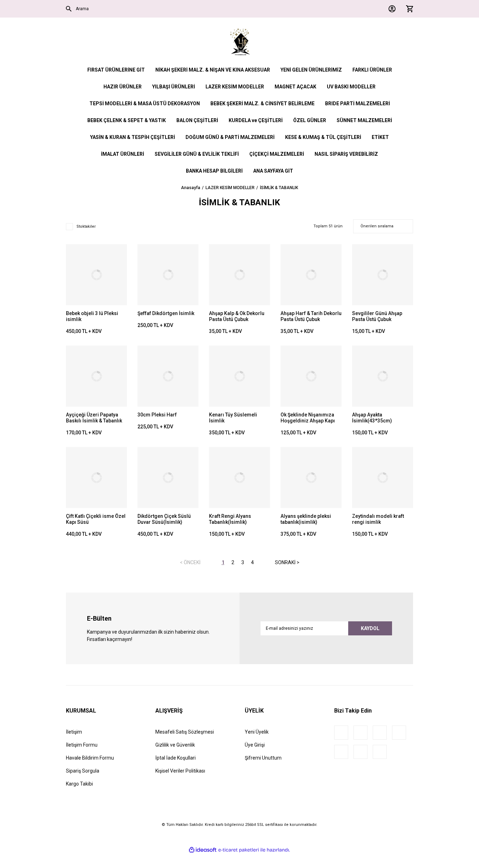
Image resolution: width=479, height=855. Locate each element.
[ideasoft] (203, 850)
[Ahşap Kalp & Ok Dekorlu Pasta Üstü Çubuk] (239, 274)
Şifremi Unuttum (263, 758)
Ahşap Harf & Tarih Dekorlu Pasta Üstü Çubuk (311, 316)
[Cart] (408, 9)
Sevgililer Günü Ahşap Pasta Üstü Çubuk (377, 316)
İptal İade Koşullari (175, 758)
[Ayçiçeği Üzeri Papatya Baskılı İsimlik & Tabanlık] (96, 376)
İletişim (74, 732)
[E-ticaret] (238, 850)
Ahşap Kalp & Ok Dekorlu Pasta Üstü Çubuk (236, 316)
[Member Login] (390, 9)
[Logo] (239, 42)
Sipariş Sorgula (82, 771)
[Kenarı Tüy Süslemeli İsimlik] (239, 376)
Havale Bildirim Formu (90, 758)
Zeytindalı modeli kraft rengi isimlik (378, 519)
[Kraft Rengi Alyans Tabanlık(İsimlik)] (239, 477)
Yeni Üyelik (257, 732)
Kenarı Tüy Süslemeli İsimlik (233, 417)
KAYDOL (370, 628)
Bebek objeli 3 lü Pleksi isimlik (92, 316)
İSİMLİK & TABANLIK (279, 187)
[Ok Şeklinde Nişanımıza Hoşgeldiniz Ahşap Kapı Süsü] (311, 376)
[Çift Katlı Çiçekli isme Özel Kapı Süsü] (96, 477)
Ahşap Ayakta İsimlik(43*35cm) (372, 417)
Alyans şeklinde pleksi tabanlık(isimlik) (306, 519)
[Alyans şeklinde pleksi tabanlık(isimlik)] (311, 477)
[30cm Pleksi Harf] (167, 376)
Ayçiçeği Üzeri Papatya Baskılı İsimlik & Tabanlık (94, 417)
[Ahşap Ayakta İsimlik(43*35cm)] (382, 376)
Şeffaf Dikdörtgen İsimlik (165, 313)
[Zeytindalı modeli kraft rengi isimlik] (382, 477)
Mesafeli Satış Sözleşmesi (184, 732)
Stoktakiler (86, 226)
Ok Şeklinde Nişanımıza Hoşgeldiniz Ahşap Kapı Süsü (308, 418)
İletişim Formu (81, 745)
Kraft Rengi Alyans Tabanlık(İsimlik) (230, 519)
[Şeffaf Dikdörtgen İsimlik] (167, 274)
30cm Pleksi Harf (157, 415)
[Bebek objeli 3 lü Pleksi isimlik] (96, 274)
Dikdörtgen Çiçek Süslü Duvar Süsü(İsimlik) (164, 519)
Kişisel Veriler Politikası (180, 771)
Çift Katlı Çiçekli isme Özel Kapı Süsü (96, 519)
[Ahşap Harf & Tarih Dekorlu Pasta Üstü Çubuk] (311, 274)
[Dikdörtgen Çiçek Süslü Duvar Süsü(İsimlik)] (167, 477)
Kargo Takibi (79, 784)
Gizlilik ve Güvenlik (175, 745)
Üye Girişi (255, 745)
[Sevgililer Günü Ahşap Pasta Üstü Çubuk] (382, 274)
